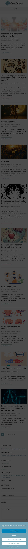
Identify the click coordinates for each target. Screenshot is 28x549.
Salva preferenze (14, 543)
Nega (14, 535)
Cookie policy (10, 546)
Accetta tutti (14, 531)
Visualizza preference (14, 539)
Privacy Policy (17, 546)
